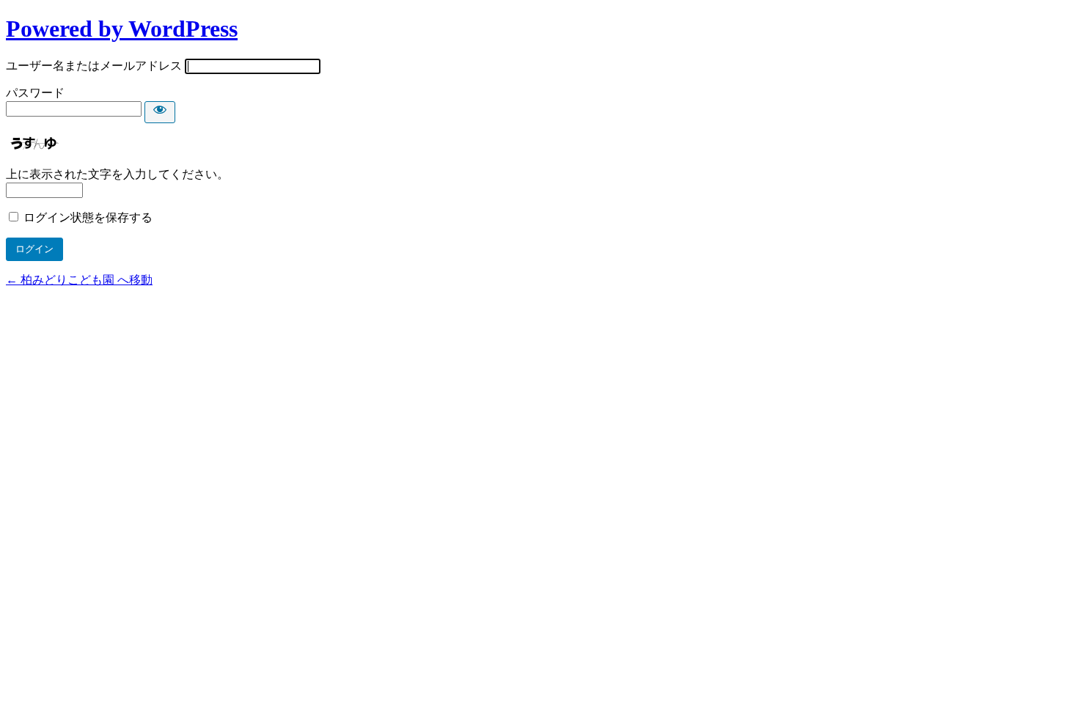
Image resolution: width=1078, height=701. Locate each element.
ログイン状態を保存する (88, 217)
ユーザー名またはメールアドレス (94, 65)
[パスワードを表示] (159, 112)
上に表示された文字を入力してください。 (117, 174)
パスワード (35, 93)
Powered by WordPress (122, 28)
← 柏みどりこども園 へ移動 (79, 280)
